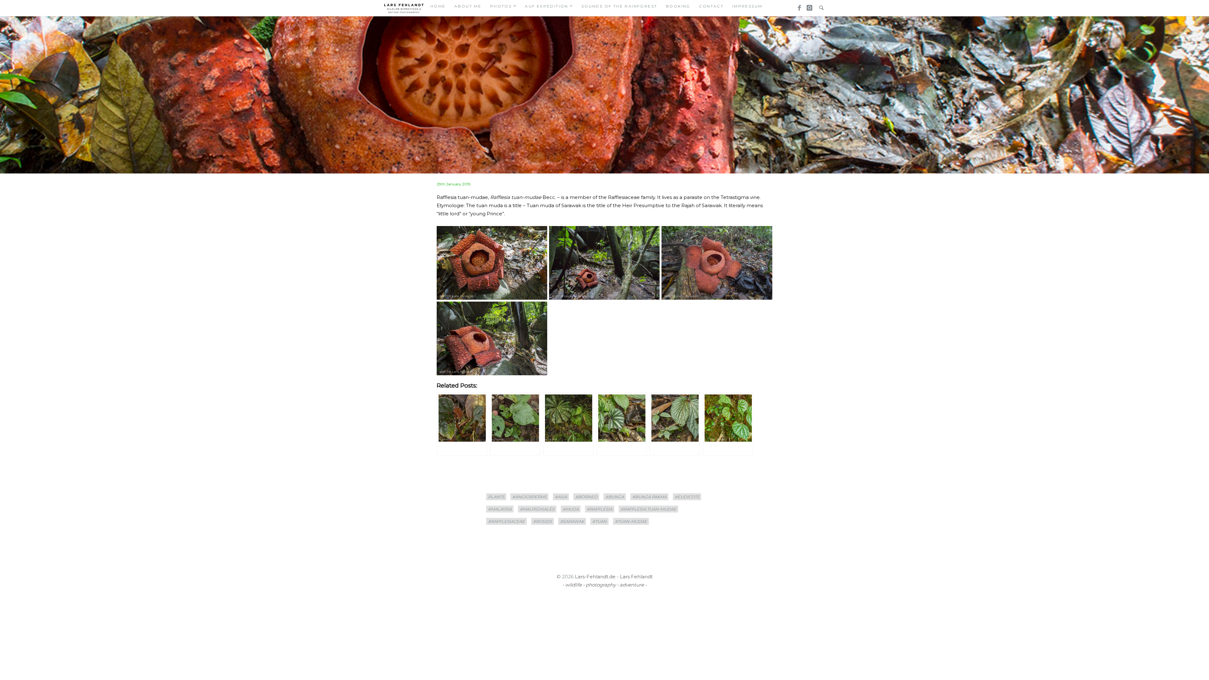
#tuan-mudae (631, 521)
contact (711, 6)
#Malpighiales (537, 509)
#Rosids (542, 521)
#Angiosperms (529, 496)
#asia (561, 496)
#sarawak (572, 521)
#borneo (586, 496)
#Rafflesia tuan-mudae (648, 509)
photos (501, 6)
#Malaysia (500, 509)
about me (467, 6)
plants (496, 496)
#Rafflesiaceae (506, 521)
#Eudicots (687, 496)
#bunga (614, 496)
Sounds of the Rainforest (619, 6)
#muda (571, 509)
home (438, 6)
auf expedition (546, 6)
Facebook (797, 6)
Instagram (808, 6)
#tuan (599, 521)
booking (678, 6)
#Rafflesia (599, 509)
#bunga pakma (649, 496)
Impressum (747, 6)
